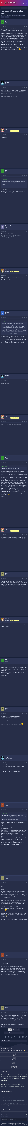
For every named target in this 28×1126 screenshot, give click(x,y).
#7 (26, 317)
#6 (26, 275)
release (23, 15)
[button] (1, 3)
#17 (26, 809)
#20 (26, 1012)
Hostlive (12, 1124)
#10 (26, 462)
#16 (26, 762)
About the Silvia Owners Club (10, 1103)
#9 (26, 421)
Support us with (13, 1100)
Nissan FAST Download (9, 1106)
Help (22, 1050)
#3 (26, 134)
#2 (26, 87)
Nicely (7, 129)
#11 (26, 534)
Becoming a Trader (8, 1097)
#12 (26, 578)
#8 (26, 380)
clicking (15, 15)
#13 (26, 624)
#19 (26, 959)
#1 (26, 26)
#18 (26, 882)
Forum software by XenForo (12, 1123)
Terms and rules (6, 1050)
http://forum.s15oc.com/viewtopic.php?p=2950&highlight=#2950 (11, 236)
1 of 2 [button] (9, 1029)
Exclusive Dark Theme (7, 1048)
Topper (7, 82)
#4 (26, 175)
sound (2, 16)
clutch (19, 15)
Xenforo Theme (21, 1124)
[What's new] (23, 3)
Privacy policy (15, 1050)
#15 (26, 713)
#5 (26, 231)
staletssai (14, 1066)
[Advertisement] (14, 64)
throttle (6, 16)
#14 (26, 665)
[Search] (26, 3)
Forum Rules (6, 1095)
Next (14, 1029)
